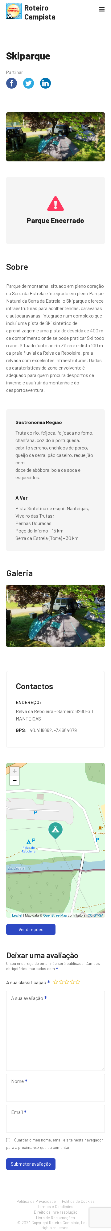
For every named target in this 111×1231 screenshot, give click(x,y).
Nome (15, 1081)
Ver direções (30, 929)
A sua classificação (26, 982)
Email (15, 1112)
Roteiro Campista (40, 12)
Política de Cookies (78, 1201)
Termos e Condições (55, 1206)
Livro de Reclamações (55, 1217)
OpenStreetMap (55, 915)
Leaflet (17, 915)
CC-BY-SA (95, 915)
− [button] (15, 780)
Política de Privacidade (36, 1201)
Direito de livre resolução (55, 1212)
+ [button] (15, 771)
